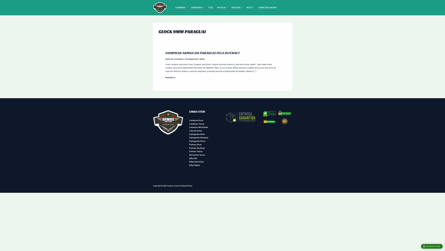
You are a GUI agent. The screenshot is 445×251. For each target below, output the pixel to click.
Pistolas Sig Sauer (197, 148)
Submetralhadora (267, 8)
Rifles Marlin (194, 165)
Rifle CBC (193, 158)
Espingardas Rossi (197, 141)
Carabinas (180, 8)
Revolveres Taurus (197, 155)
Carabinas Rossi (196, 120)
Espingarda (196, 8)
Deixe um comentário (174, 59)
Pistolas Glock (195, 145)
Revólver (236, 8)
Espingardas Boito (197, 134)
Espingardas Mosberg (198, 138)
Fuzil (210, 8)
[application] (186, 8)
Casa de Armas (195, 131)
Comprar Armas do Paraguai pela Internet (202, 53)
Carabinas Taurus (196, 124)
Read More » (170, 77)
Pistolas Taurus (196, 151)
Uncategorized (191, 59)
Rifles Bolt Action (196, 162)
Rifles (249, 8)
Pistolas (221, 8)
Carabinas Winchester (198, 127)
